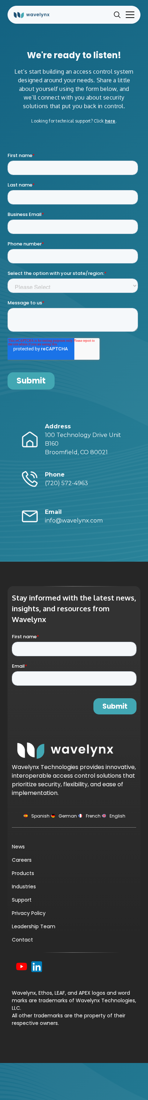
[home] (36, 14)
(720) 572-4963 (66, 479)
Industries (24, 886)
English (117, 816)
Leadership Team (33, 926)
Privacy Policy (29, 913)
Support (22, 899)
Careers (22, 860)
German (68, 816)
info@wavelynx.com (74, 516)
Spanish (40, 816)
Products (23, 873)
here (110, 121)
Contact (22, 939)
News (18, 846)
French (93, 816)
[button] (128, 14)
